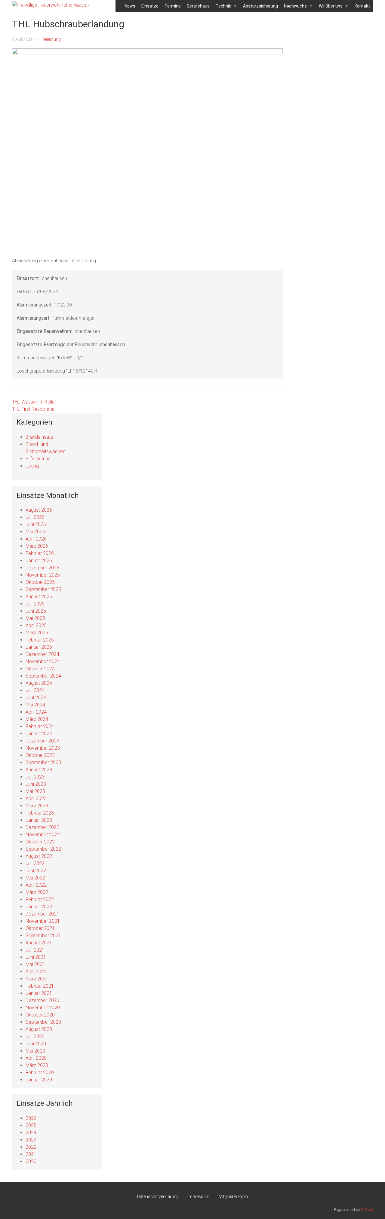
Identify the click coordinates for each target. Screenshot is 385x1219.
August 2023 (39, 770)
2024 (31, 1132)
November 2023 (43, 748)
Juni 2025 (36, 611)
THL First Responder (33, 409)
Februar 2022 (40, 899)
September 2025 (43, 589)
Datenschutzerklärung (158, 1196)
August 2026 (39, 510)
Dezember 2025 (42, 568)
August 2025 (39, 596)
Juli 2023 (35, 777)
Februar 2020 (40, 1072)
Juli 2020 (35, 1036)
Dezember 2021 (42, 914)
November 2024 (43, 661)
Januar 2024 (39, 733)
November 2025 (43, 575)
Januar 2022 (39, 907)
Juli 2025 (35, 604)
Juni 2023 (36, 784)
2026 (31, 1118)
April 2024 (36, 712)
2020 (31, 1161)
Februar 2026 (40, 553)
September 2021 (43, 935)
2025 (31, 1125)
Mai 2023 (35, 791)
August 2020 (39, 1029)
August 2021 (39, 943)
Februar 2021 (40, 986)
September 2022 (43, 849)
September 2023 (43, 762)
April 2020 (36, 1058)
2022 (31, 1147)
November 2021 (43, 921)
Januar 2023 (39, 820)
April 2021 (36, 971)
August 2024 (39, 683)
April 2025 (36, 625)
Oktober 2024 (40, 669)
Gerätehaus (198, 6)
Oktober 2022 (40, 842)
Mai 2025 (35, 618)
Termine (173, 6)
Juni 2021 (36, 957)
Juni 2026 (36, 524)
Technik (223, 6)
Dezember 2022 (42, 827)
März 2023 (37, 806)
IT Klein (367, 1209)
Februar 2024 (40, 726)
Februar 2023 (40, 813)
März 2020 (37, 1065)
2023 (31, 1140)
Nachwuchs (295, 6)
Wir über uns (331, 6)
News (130, 6)
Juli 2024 (35, 690)
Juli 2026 (35, 517)
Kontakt (362, 6)
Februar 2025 (40, 640)
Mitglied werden (233, 1196)
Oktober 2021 (40, 928)
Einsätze (150, 6)
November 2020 (43, 1007)
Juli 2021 (35, 950)
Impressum (199, 1196)
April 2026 (36, 539)
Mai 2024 (35, 705)
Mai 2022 (35, 878)
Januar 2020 (39, 1080)
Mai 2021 (35, 964)
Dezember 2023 (42, 741)
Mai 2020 (35, 1051)
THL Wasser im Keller (34, 402)
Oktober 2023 (40, 755)
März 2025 (37, 632)
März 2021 (37, 979)
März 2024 (37, 719)
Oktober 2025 (40, 582)
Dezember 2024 (42, 654)
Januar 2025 (39, 647)
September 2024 (43, 676)
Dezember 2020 (42, 1000)
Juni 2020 (36, 1044)
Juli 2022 (35, 863)
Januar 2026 (39, 560)
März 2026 (37, 546)
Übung (32, 466)
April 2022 (36, 885)
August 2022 (39, 856)
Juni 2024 (36, 697)
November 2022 (43, 834)
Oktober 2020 (40, 1015)
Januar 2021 (39, 993)
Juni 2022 (36, 870)
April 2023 (36, 798)
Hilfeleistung (49, 39)
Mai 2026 (35, 532)
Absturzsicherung (260, 6)
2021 (31, 1154)
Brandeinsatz (39, 437)
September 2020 (43, 1022)
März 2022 (37, 892)
